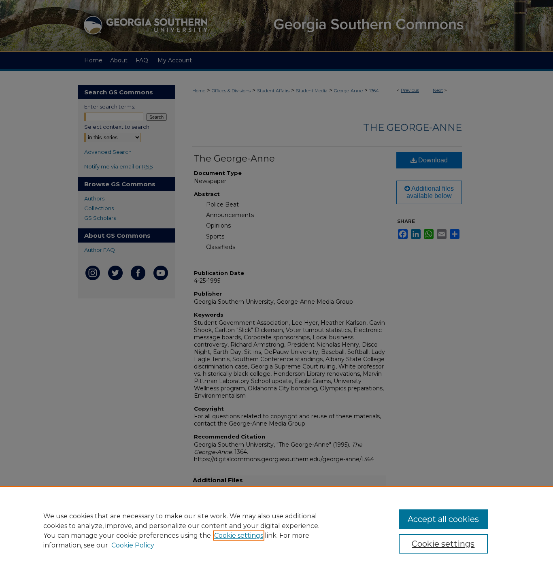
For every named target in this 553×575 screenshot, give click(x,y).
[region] (276, 530)
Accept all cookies (443, 519)
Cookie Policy (132, 545)
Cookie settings (238, 535)
